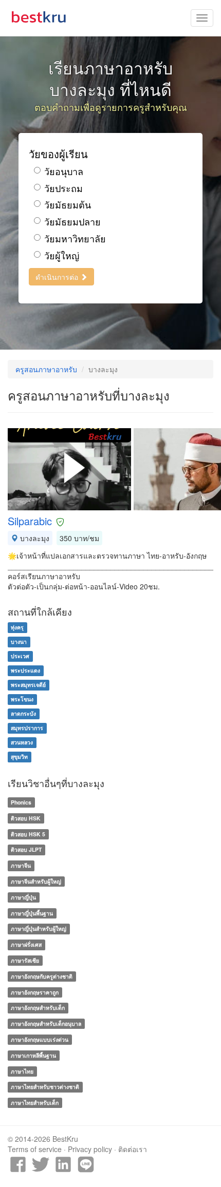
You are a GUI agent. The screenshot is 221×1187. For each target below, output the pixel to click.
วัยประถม (63, 188)
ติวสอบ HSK (26, 818)
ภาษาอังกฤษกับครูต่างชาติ (41, 976)
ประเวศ (20, 656)
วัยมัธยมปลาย (72, 221)
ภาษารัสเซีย (25, 960)
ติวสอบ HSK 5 (28, 834)
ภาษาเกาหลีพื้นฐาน (33, 1055)
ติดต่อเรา (132, 1149)
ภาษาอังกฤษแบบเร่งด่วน (39, 1039)
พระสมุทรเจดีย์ (28, 684)
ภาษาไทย (22, 1071)
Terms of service (35, 1149)
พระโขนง (22, 699)
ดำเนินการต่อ (57, 277)
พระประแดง (25, 670)
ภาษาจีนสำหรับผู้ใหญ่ (36, 881)
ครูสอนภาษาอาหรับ (46, 369)
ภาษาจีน (21, 865)
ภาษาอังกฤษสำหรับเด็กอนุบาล (46, 1023)
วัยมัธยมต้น (67, 204)
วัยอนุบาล (63, 171)
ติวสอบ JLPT (26, 850)
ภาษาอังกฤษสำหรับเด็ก (38, 1008)
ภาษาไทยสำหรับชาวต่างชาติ (45, 1087)
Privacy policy (90, 1149)
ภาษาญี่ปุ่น (23, 897)
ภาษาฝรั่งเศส (26, 944)
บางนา (19, 641)
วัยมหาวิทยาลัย (75, 238)
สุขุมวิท (19, 756)
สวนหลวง (22, 742)
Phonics (21, 802)
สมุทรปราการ (27, 728)
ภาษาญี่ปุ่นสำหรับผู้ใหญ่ (38, 929)
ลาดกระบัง (23, 713)
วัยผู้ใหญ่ (61, 255)
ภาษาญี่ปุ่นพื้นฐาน (32, 913)
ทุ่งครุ (17, 627)
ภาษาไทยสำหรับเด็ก (35, 1102)
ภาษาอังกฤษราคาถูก (35, 992)
